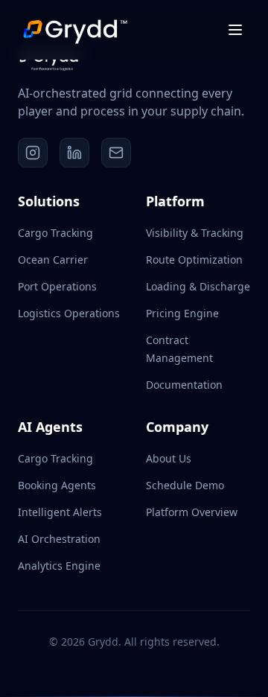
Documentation (184, 385)
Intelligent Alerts (60, 512)
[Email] (116, 153)
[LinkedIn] (74, 153)
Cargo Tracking (55, 233)
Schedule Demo (185, 485)
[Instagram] (33, 153)
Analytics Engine (59, 565)
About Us (168, 458)
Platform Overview (191, 512)
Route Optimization (194, 259)
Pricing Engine (182, 313)
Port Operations (57, 286)
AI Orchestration (59, 539)
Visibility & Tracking (194, 233)
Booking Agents (57, 485)
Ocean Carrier (53, 259)
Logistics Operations (69, 313)
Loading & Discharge (198, 286)
